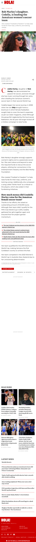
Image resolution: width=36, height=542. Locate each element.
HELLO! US (22, 526)
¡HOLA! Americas (5, 528)
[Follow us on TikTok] (14, 534)
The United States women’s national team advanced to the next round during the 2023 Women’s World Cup (15, 232)
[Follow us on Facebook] (2, 534)
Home (3, 8)
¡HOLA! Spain (4, 526)
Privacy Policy (7, 537)
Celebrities (9, 8)
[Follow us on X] (5, 534)
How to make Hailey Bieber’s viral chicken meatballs (15, 495)
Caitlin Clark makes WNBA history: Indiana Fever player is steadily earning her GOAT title (9, 410)
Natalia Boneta (6, 462)
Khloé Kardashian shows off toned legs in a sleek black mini (17, 502)
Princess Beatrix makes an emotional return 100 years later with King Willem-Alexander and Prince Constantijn (17, 469)
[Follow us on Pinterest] (11, 534)
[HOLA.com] (18, 520)
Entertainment (8, 272)
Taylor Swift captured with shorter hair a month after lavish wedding (17, 476)
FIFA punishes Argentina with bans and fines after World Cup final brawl (18, 489)
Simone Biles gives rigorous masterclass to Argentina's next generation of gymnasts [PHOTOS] (9, 441)
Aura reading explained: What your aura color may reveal (17, 483)
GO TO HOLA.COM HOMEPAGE (19, 541)
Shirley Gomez (6, 78)
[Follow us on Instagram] (8, 534)
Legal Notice (21, 537)
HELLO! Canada (23, 528)
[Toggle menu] (2, 2)
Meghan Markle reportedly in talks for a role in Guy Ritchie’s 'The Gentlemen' (17, 509)
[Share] (33, 79)
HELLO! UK (4, 529)
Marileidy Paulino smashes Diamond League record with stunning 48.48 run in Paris (25, 411)
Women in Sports (24, 272)
